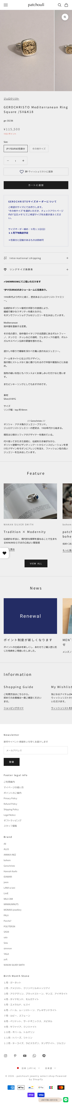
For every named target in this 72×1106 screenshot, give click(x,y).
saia (5, 937)
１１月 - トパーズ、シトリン (18, 1037)
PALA (6, 915)
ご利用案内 (9, 781)
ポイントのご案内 (12, 792)
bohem (67, 524)
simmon (8, 948)
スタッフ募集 (10, 825)
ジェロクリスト (11, 98)
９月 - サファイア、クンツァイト (20, 1026)
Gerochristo (9, 865)
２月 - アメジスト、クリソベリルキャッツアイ (27, 988)
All (5, 843)
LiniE (6, 893)
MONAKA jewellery (12, 909)
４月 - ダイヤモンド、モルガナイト (21, 999)
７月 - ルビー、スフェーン (17, 1015)
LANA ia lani (9, 887)
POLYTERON (9, 926)
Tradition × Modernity (25, 531)
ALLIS (6, 849)
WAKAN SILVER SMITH (19, 524)
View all (36, 563)
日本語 (48, 1068)
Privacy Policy (10, 798)
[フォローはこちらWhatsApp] (34, 1056)
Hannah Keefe (10, 871)
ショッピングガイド (14, 707)
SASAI (6, 931)
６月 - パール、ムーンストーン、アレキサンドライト (30, 1010)
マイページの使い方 (14, 787)
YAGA (6, 953)
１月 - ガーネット (12, 982)
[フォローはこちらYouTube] (25, 1056)
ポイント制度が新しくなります (28, 640)
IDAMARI (8, 876)
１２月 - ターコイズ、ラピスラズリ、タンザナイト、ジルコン (35, 1043)
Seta (6, 942)
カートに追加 (36, 185)
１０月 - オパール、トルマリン (19, 1032)
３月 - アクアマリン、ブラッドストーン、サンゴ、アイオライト (36, 993)
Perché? (7, 920)
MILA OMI (8, 898)
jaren (6, 882)
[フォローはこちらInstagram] (5, 1056)
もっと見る (9, 549)
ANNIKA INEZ (10, 854)
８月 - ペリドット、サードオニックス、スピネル (28, 1021)
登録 (11, 761)
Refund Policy (10, 803)
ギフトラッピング (12, 820)
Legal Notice (10, 814)
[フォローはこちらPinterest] (15, 1056)
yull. (6, 959)
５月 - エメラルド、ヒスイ (17, 1004)
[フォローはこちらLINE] (44, 1056)
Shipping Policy (11, 809)
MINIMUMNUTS (11, 904)
